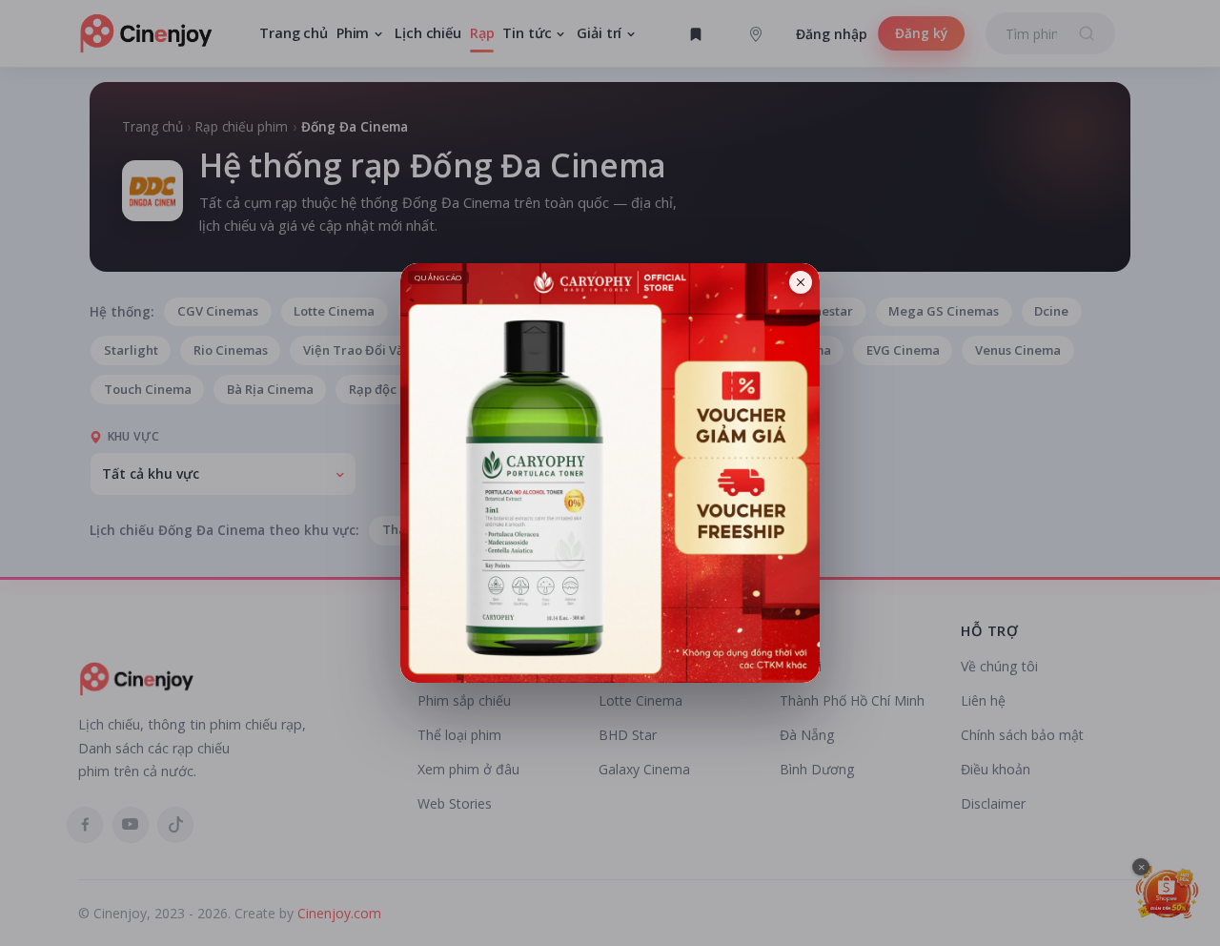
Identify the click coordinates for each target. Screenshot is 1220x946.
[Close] (800, 282)
